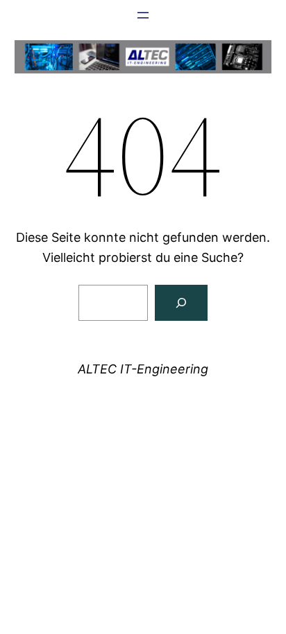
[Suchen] (181, 303)
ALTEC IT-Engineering (143, 369)
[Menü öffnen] (143, 15)
